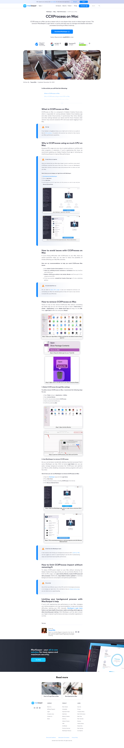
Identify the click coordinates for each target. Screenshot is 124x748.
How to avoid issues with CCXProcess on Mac (56, 99)
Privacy (79, 709)
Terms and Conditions (51, 737)
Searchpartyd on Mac (71, 696)
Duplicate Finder (66, 711)
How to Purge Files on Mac (51, 696)
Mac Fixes (79, 716)
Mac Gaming (80, 728)
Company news (50, 714)
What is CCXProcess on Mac (52, 93)
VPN (63, 723)
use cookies (53, 1)
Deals (48, 718)
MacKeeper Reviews (66, 730)
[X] (39, 708)
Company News (80, 711)
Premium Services (66, 728)
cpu (45, 623)
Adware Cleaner (66, 721)
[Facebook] (34, 708)
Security (79, 706)
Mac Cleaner (65, 706)
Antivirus (64, 718)
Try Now (38, 659)
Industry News (80, 723)
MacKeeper (49, 11)
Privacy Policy (75, 737)
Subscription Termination (63, 737)
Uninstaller (64, 709)
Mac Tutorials (80, 718)
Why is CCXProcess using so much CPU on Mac (57, 96)
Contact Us (49, 716)
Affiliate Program (51, 709)
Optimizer (64, 714)
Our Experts (80, 730)
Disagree (75, 1)
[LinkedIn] (37, 708)
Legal (48, 711)
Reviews (79, 721)
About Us (49, 706)
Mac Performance (61, 11)
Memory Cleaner (66, 716)
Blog (54, 11)
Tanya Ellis (51, 630)
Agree (83, 1)
